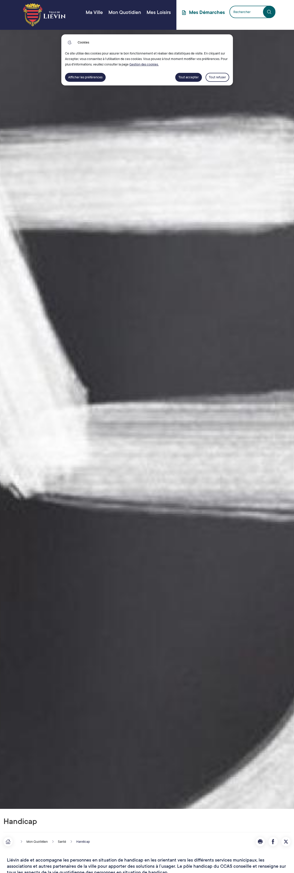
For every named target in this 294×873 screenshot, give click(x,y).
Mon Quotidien (124, 12)
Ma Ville (94, 12)
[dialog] (147, 59)
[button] (260, 841)
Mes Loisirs (159, 12)
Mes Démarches (207, 12)
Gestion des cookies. (144, 64)
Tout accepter (188, 77)
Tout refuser (217, 77)
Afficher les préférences (85, 77)
